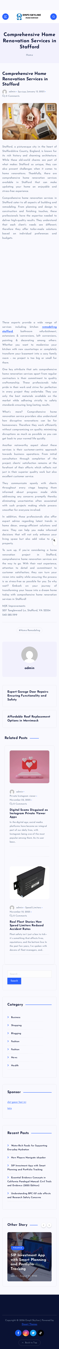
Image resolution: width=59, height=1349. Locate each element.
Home (29, 55)
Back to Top (31, 1343)
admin (12, 91)
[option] (29, 1256)
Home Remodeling (30, 630)
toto (9, 1108)
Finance (17, 1248)
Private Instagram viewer (23, 796)
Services (22, 91)
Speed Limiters (33, 907)
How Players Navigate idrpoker (28, 1157)
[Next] (49, 1225)
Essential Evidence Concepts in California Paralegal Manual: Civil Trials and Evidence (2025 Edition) (29, 1181)
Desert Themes (29, 1324)
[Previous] (43, 1225)
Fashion (15, 1041)
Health (15, 1065)
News (14, 1057)
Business (15, 1017)
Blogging (16, 1033)
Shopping (16, 1025)
